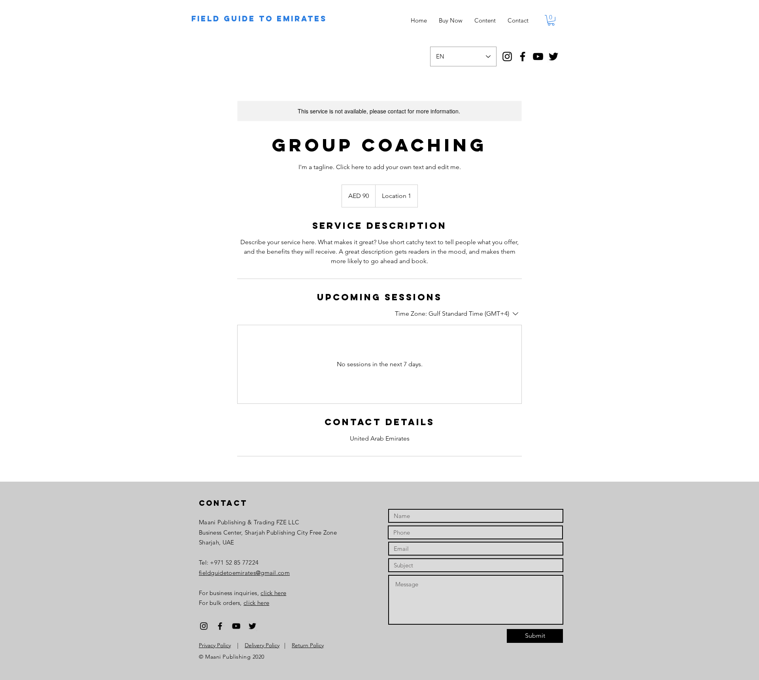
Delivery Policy (262, 645)
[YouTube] (538, 56)
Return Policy (308, 645)
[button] (551, 20)
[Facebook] (522, 56)
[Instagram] (507, 56)
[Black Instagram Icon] (204, 626)
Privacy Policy (215, 645)
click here (273, 593)
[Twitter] (553, 56)
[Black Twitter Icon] (252, 626)
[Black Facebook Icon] (220, 626)
